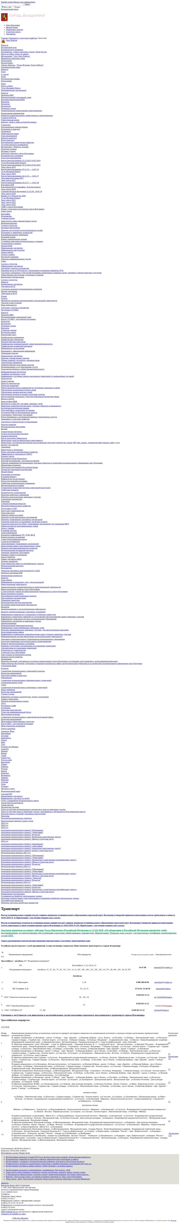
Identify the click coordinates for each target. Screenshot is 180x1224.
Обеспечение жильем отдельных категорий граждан (23, 394)
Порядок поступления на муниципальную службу (22, 230)
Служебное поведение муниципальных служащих (22, 241)
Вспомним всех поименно (12, 50)
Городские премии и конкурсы (14, 675)
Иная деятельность (9, 305)
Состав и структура (9, 225)
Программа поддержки (10, 474)
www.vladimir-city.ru (9, 1192)
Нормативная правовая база (12, 113)
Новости (4, 45)
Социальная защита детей (12, 683)
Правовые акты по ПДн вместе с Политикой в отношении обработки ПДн (32, 270)
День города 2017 (8, 180)
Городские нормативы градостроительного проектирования (26, 641)
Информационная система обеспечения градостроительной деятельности (31, 637)
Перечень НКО (7, 95)
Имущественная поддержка (12, 485)
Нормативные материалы (11, 576)
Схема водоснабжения (10, 542)
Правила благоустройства (12, 657)
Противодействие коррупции (13, 342)
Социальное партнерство (11, 499)
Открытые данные (8, 330)
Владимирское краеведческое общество (17, 142)
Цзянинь (4, 767)
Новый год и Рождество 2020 (13, 196)
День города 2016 (8, 174)
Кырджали (5, 762)
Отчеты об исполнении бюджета (14, 434)
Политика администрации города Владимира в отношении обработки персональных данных (40, 898)
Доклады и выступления (11, 303)
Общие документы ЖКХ (11, 559)
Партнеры (5, 816)
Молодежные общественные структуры (17, 721)
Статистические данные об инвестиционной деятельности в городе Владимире (34, 591)
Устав (3, 77)
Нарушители (6, 568)
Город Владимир (13, 25)
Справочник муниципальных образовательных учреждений (26, 680)
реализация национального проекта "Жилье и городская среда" (27, 839)
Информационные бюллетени (13, 372)
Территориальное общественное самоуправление (21, 111)
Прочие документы (9, 291)
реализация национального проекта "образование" (22, 844)
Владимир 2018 (7, 185)
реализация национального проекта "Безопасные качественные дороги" (31, 837)
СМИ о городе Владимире (12, 207)
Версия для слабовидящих (24, 2)
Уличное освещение (9, 561)
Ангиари (4, 736)
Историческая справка (10, 79)
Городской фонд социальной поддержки (18, 410)
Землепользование (8, 623)
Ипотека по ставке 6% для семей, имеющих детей (22, 404)
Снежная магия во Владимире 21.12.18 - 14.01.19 (21, 191)
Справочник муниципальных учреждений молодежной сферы (27, 717)
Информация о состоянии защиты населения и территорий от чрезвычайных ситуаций (37, 376)
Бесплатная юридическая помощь (15, 408)
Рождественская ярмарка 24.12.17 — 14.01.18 (20, 183)
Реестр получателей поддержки (14, 481)
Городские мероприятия (11, 158)
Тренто (4, 740)
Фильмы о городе (8, 151)
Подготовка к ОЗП (9, 508)
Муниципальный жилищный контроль (17, 550)
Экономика (5, 447)
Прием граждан (7, 381)
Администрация (8, 218)
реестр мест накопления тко (12, 511)
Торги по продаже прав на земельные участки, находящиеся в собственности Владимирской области (43, 812)
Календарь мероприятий (11, 673)
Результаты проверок (9, 257)
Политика (173, 1220)
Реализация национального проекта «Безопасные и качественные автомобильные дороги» (39, 889)
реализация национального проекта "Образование (22, 830)
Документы (11, 34)
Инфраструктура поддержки (13, 479)
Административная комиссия (13, 504)
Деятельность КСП (9, 293)
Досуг (3, 703)
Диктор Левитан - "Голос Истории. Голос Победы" (22, 65)
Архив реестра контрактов (12, 803)
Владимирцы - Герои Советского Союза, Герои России (24, 52)
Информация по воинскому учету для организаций (22, 582)
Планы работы (7, 252)
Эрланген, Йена (7, 731)
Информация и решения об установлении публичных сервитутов (28, 614)
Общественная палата (10, 120)
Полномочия (6, 216)
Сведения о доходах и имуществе (15, 268)
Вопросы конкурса (9, 138)
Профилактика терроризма (12, 340)
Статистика (25, 1185)
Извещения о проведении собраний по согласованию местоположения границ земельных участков (42, 617)
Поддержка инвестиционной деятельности (19, 605)
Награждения (6, 246)
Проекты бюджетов (9, 436)
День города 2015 (8, 167)
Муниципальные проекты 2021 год (15, 853)
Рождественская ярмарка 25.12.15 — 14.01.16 (20, 169)
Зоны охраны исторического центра (16, 655)
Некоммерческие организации (13, 90)
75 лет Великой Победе (10, 198)
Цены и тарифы (7, 528)
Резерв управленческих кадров (14, 239)
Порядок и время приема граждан (15, 358)
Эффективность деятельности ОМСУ (16, 454)
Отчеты (4, 298)
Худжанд (4, 786)
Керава (4, 753)
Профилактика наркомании (12, 337)
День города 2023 (8, 205)
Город (3, 72)
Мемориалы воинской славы (13, 58)
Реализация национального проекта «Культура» (21, 887)
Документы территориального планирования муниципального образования (33, 639)
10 (8, 1027)
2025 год (4, 823)
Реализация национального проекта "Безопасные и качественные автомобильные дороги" (39, 860)
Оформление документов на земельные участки (21, 621)
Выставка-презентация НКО (13, 100)
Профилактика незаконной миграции (16, 346)
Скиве (3, 756)
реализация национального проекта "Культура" (21, 835)
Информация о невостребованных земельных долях (22, 628)
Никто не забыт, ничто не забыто (15, 54)
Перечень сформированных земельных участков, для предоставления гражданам (35, 630)
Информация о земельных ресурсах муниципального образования (28, 619)
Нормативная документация (13, 894)
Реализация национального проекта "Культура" (21, 864)
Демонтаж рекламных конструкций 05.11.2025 (20, 571)
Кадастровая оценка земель (12, 632)
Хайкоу (4, 764)
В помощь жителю (9, 530)
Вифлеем (5, 780)
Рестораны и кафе (8, 706)
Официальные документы (12, 248)
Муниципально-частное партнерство (16, 602)
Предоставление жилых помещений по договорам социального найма (30, 388)
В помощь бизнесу (9, 477)
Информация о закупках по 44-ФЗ (15, 798)
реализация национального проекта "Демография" (22, 832)
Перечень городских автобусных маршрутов (19, 903)
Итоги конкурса (7, 140)
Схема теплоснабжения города (14, 539)
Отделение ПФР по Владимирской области (19, 412)
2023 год (4, 827)
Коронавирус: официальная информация (18, 351)
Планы (4, 296)
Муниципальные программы (13, 427)
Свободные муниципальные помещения (18, 483)
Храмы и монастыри (9, 699)
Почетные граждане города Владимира (17, 153)
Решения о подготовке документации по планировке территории (28, 646)
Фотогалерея (6, 61)
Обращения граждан (14, 30)
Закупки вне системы (10, 807)
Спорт (3, 685)
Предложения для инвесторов (13, 598)
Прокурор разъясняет (10, 386)
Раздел (17, 7)
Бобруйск (5, 773)
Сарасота (5, 749)
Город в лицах (7, 86)
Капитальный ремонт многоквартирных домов (20, 546)
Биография (5, 214)
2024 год (4, 825)
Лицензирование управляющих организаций (20, 544)
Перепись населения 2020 (12, 573)
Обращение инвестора (10, 600)
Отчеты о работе (8, 255)
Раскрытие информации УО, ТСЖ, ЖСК (18, 535)
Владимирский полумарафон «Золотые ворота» (21, 187)
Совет (3, 261)
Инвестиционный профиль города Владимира (20, 589)
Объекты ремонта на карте (12, 515)
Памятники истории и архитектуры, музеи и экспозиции (25, 697)
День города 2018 (8, 189)
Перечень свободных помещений (15, 495)
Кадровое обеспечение (10, 228)
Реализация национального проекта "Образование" (22, 855)
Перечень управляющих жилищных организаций (21, 519)
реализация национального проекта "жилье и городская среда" (27, 851)
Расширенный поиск (9, 9)
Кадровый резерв (8, 237)
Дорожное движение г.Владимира (15, 553)
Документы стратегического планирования (19, 422)
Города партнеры (8, 729)
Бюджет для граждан (9, 445)
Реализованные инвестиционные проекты (18, 596)
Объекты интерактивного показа (15, 701)
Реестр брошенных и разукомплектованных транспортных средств (29, 417)
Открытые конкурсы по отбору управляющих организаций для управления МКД (35, 524)
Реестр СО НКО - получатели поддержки (18, 319)
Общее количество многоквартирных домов (19, 526)
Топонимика (6, 659)
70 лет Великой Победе (10, 88)
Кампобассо (6, 738)
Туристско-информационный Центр (16, 712)
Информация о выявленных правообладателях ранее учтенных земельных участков (36, 634)
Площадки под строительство (13, 493)
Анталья (4, 782)
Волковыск (5, 775)
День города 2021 (8, 200)
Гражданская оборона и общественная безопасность (22, 369)
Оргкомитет (6, 131)
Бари (3, 742)
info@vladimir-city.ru (9, 1212)
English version (7, 2)
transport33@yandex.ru (163, 967)
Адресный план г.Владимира (13, 652)
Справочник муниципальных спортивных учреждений (24, 687)
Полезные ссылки (8, 108)
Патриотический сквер (10, 67)
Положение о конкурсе (10, 129)
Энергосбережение (9, 533)
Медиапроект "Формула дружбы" (15, 147)
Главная (4, 38)
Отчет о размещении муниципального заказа (20, 801)
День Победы (11, 40)
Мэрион (4, 751)
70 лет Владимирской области (13, 163)
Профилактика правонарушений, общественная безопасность (27, 344)
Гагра (3, 784)
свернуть (4, 1183)
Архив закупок (7, 805)
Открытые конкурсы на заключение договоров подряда (24, 522)
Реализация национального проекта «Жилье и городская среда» (27, 892)
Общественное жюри (10, 134)
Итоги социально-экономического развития (19, 452)
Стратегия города (13, 32)
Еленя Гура (5, 758)
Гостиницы (5, 708)
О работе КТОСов (8, 118)
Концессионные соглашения (13, 537)
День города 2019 (8, 194)
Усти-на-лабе (6, 760)
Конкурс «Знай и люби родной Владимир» (19, 122)
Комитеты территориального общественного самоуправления (27, 115)
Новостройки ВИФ (9, 401)
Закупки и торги (8, 789)
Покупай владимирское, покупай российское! (20, 461)
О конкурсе (6, 125)
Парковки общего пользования (14, 555)
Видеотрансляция (8, 332)
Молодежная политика (10, 714)
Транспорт (5, 501)
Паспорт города (7, 456)
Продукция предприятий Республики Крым (19, 467)
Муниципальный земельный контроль (17, 625)
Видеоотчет (6, 106)
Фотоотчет (5, 104)
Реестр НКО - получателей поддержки (17, 724)
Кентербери (6, 733)
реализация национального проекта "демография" (22, 846)
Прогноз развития (8, 424)
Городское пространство (11, 710)
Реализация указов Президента (14, 459)
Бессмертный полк (9, 47)
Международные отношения (13, 726)
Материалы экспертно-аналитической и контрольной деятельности (29, 301)
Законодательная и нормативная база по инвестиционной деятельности (31, 587)
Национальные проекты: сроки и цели (17, 821)
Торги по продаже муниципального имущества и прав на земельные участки (33, 809)
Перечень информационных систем (16, 259)
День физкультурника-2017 (12, 178)
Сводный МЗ (6, 794)
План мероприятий (9, 136)
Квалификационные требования (14, 235)
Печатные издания (9, 149)
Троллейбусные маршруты (12, 900)
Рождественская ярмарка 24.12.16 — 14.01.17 (20, 176)
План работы (6, 580)
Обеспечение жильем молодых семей (16, 392)
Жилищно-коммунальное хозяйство (16, 506)
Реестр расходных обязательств (14, 438)
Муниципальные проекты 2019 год (15, 882)
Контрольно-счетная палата (12, 277)
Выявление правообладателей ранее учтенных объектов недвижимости (31, 406)
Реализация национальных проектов (16, 818)
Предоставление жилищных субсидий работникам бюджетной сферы (30, 397)
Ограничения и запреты (11, 244)
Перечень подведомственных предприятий (19, 517)
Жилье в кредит (7, 399)
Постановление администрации (14, 127)
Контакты (5, 102)
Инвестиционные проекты (12, 594)
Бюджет (4, 429)
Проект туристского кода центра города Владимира (22, 209)
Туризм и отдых (7, 694)
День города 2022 (8, 202)
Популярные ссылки (10, 1153)
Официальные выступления (12, 250)
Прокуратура (6, 378)
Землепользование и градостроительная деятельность (23, 609)
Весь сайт (8, 7)
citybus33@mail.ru (161, 1010)
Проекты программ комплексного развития (19, 548)
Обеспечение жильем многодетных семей (18, 390)
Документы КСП (8, 286)
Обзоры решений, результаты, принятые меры (20, 360)
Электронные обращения (11, 363)
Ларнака (4, 778)
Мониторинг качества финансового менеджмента (22, 440)
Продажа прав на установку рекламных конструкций (23, 814)
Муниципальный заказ (10, 791)
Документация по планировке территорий (18, 648)
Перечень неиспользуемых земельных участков (21, 497)
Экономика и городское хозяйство (23, 38)
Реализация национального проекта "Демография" (22, 858)
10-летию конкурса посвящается (14, 145)
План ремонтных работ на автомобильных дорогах (22, 564)
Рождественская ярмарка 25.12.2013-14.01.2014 (20, 161)
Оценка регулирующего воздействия (16, 470)
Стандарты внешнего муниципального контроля (21, 289)
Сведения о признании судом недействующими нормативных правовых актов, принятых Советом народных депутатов (51, 273)
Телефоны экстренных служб (13, 374)
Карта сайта (15, 1185)
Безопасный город (8, 335)
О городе (5, 74)
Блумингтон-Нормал (9, 747)
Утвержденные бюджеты (11, 432)
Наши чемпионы (8, 690)
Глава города (6, 211)
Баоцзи (4, 771)
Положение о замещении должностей (16, 233)
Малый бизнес (12, 27)
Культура (4, 668)
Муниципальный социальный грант (16, 97)
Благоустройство (8, 557)
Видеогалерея (6, 63)
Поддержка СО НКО (9, 310)
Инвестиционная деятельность (14, 584)
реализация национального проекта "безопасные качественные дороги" (31, 848)
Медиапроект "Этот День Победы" (15, 56)
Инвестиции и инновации (12, 450)
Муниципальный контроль (12, 566)
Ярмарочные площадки (11, 465)
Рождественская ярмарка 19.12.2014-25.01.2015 (20, 165)
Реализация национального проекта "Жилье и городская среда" (27, 862)
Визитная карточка (9, 223)
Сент (3, 744)
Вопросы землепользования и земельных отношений (23, 612)
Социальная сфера (8, 666)
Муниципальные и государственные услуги (19, 367)
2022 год (4, 841)
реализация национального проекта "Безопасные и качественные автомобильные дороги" (38, 874)
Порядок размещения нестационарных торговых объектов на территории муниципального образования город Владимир (52, 463)
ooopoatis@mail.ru (163, 989)
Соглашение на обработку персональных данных (21, 896)
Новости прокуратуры (10, 383)
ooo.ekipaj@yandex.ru (163, 982)
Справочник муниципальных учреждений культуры (23, 671)
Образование (6, 678)
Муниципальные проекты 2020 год (15, 866)
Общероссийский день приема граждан (17, 365)
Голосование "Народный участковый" (17, 415)
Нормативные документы (12, 284)
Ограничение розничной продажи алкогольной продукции (25, 488)
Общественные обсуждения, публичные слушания (22, 275)
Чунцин (4, 769)
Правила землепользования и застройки (17, 644)
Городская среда (7, 513)
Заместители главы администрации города (19, 221)
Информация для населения (12, 348)
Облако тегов (24, 1153)
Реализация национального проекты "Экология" (21, 878)
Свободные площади (9, 490)
